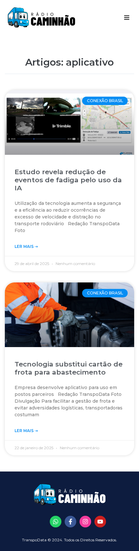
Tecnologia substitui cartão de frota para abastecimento (69, 368)
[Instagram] (85, 521)
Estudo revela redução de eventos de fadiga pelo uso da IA (68, 180)
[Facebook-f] (70, 521)
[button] (127, 17)
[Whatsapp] (55, 521)
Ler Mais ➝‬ (26, 246)
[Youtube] (100, 521)
